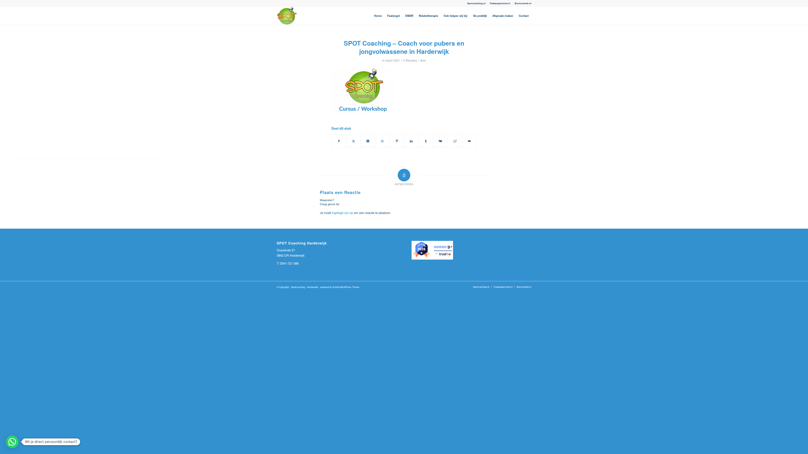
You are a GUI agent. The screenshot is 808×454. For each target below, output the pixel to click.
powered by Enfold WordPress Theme (339, 287)
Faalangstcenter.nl (500, 3)
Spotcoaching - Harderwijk (304, 287)
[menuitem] (476, 3)
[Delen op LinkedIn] (411, 141)
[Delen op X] (353, 141)
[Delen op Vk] (440, 141)
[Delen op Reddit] (455, 141)
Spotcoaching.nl (476, 3)
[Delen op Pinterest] (397, 141)
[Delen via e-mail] (469, 141)
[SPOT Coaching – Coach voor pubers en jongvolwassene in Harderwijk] (287, 16)
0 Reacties (410, 60)
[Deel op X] (368, 141)
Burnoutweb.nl (523, 3)
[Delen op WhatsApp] (382, 141)
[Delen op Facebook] (339, 141)
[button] (12, 442)
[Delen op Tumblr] (426, 141)
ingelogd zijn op (342, 212)
